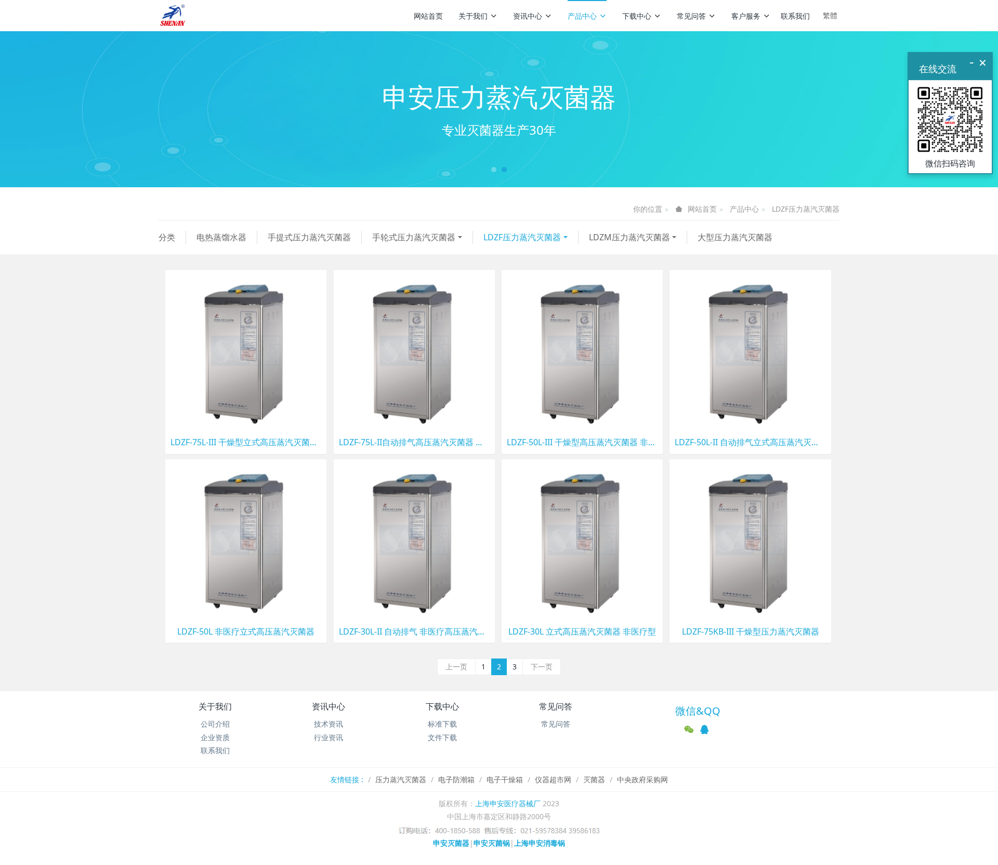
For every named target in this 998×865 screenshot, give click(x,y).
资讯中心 (527, 16)
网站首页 (428, 16)
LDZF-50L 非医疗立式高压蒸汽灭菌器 (245, 632)
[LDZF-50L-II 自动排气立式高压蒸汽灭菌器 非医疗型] (750, 350)
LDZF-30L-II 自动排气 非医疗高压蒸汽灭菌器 (414, 632)
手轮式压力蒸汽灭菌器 (413, 237)
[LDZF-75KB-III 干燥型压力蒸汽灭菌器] (750, 539)
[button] (75, 109)
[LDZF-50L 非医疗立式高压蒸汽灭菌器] (245, 539)
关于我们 (473, 16)
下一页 (542, 667)
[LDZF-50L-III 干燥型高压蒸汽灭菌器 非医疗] (582, 350)
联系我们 (795, 16)
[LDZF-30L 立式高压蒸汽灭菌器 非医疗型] (582, 539)
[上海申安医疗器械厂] (173, 15)
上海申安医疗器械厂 (508, 803)
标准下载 (442, 724)
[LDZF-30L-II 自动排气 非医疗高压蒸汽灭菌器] (414, 539)
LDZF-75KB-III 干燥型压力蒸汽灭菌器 (750, 632)
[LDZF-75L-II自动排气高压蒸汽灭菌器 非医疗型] (414, 350)
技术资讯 (328, 724)
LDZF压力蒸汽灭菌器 (805, 209)
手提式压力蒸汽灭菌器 (309, 237)
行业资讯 (328, 737)
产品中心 (582, 16)
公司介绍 (215, 724)
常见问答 (691, 16)
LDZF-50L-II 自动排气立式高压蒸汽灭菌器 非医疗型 (750, 442)
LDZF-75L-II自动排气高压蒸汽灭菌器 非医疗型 (414, 442)
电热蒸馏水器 (221, 237)
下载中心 (636, 16)
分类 (167, 237)
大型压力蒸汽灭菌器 (735, 237)
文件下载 (442, 737)
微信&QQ (697, 711)
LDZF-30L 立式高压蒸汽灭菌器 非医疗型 (582, 632)
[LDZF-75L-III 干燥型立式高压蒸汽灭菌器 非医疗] (245, 350)
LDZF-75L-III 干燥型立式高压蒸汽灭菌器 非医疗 (245, 442)
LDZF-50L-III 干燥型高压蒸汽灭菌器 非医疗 (582, 442)
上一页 (456, 667)
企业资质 (215, 737)
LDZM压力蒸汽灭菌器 (629, 237)
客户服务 (745, 16)
